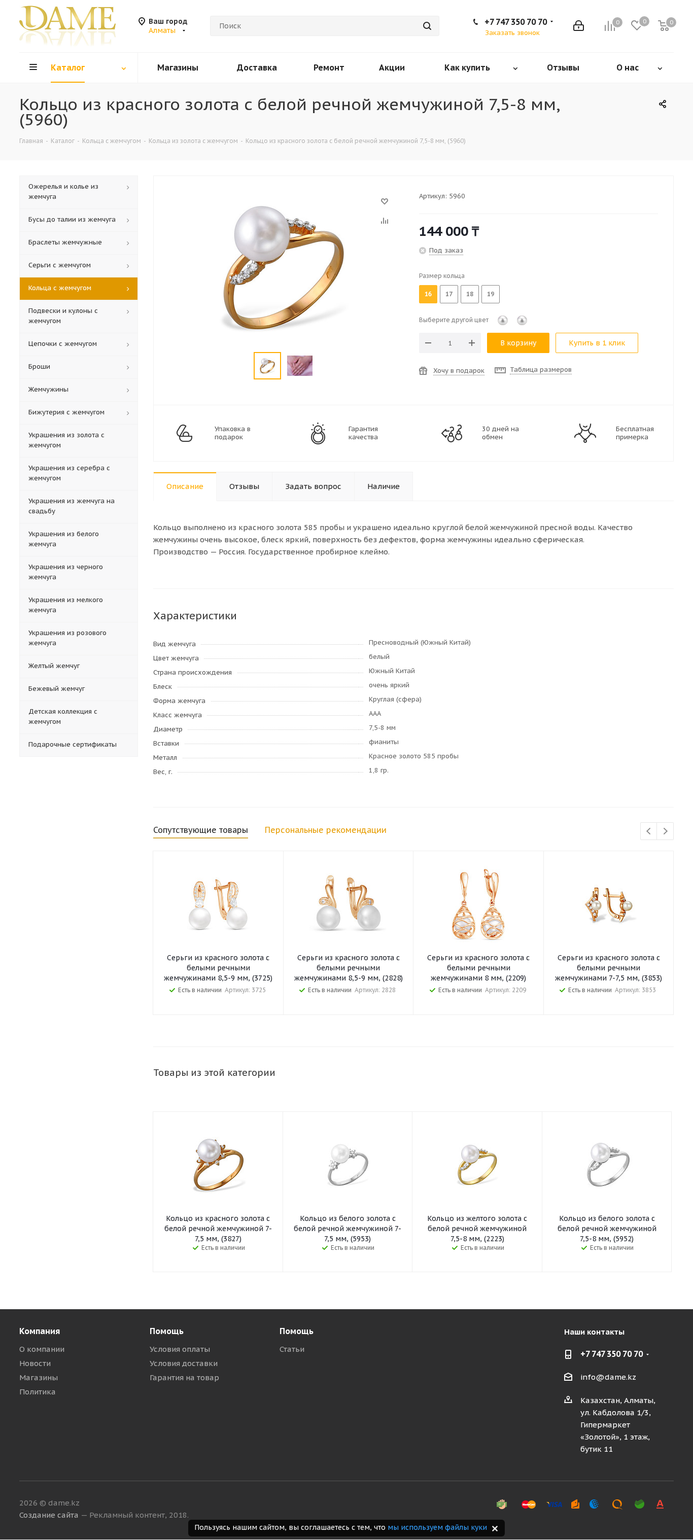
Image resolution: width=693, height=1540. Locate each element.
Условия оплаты (180, 1349)
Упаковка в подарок (233, 433)
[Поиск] (427, 26)
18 (469, 294)
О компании (41, 1349)
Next (665, 832)
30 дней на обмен (500, 433)
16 (428, 294)
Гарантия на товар (184, 1377)
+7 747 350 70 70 (515, 22)
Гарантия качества (363, 433)
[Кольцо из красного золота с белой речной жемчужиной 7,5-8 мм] (283, 206)
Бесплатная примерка (635, 433)
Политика (37, 1391)
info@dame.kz (608, 1377)
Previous (649, 832)
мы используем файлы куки (437, 1527)
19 (490, 294)
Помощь (167, 1331)
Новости (35, 1363)
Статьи (292, 1349)
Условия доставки (184, 1363)
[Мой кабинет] (578, 26)
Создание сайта (49, 1515)
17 (449, 294)
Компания (39, 1331)
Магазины (38, 1377)
